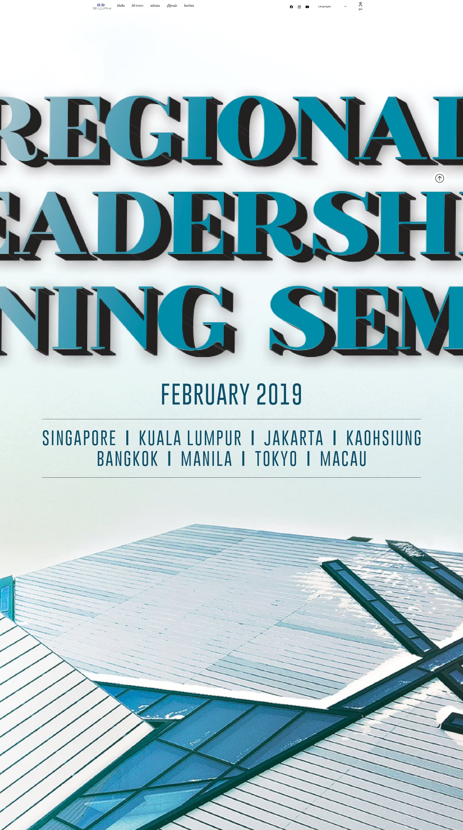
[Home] (439, 178)
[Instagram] (299, 7)
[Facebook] (291, 7)
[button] (360, 4)
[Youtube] (307, 7)
